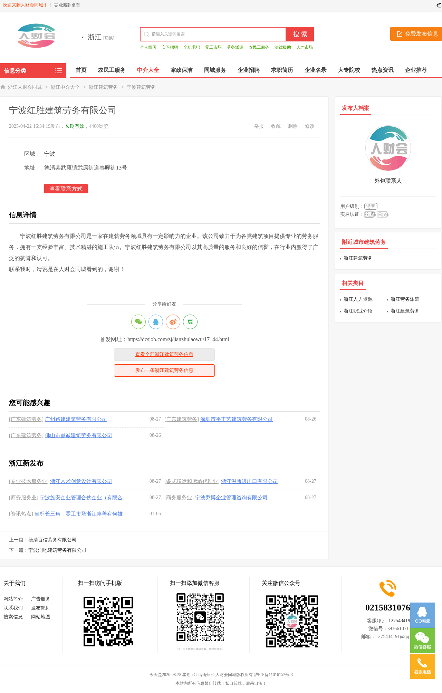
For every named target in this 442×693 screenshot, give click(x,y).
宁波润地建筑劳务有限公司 (57, 550)
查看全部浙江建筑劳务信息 (164, 354)
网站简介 (13, 598)
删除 (293, 126)
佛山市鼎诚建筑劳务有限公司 (78, 435)
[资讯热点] (21, 514)
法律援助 (283, 47)
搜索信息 (13, 616)
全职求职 (191, 47)
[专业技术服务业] (29, 481)
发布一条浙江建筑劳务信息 (164, 370)
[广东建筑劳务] (26, 419)
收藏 (276, 126)
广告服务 (40, 598)
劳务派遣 (235, 47)
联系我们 (13, 607)
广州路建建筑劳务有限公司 (76, 419)
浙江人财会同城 (25, 87)
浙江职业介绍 (358, 311)
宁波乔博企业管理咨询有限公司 (231, 497)
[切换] (108, 38)
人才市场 (304, 47)
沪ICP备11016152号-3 (273, 674)
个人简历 (148, 47)
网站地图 (40, 616)
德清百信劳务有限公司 (52, 539)
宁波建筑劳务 (141, 87)
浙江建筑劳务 (103, 87)
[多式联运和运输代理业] (192, 481)
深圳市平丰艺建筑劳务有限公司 (236, 419)
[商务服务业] (23, 497)
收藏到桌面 (69, 5)
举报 (259, 126)
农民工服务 (259, 47)
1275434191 (400, 620)
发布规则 (40, 607)
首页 (81, 70)
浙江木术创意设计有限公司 (81, 481)
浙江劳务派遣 (405, 299)
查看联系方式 (66, 189)
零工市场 (213, 47)
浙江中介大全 (65, 87)
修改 (310, 126)
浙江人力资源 (358, 299)
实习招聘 (170, 47)
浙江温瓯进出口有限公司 (249, 481)
